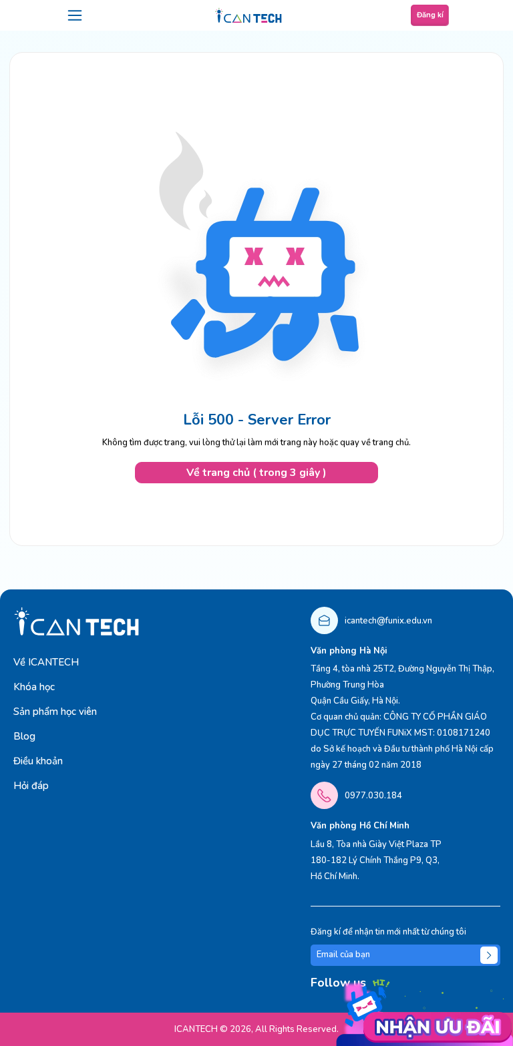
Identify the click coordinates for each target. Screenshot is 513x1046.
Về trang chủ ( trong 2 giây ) (256, 472)
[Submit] (489, 955)
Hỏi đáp (31, 785)
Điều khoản (38, 761)
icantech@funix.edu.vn (388, 621)
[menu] (75, 15)
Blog (24, 736)
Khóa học (34, 687)
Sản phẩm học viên (55, 711)
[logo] (248, 15)
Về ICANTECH (46, 662)
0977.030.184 (373, 796)
